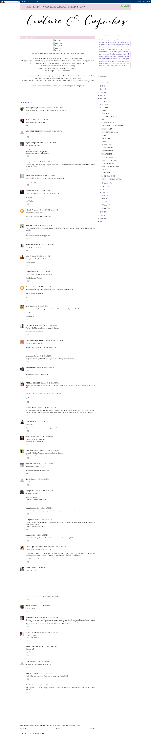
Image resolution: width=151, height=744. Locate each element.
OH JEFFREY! (106, 110)
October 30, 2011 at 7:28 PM (41, 271)
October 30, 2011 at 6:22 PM (46, 175)
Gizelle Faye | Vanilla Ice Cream (36, 547)
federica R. (29, 464)
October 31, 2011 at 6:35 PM (39, 535)
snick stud (43, 76)
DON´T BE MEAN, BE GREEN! (112, 126)
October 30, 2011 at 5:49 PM (55, 108)
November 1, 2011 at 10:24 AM (52, 633)
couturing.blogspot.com (33, 182)
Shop (82, 7)
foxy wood (42, 78)
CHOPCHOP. (105, 173)
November (105, 104)
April (104, 199)
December (105, 101)
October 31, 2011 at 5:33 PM (43, 508)
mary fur (67, 76)
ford (62, 76)
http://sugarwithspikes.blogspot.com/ (37, 151)
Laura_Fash (30, 508)
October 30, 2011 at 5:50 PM (39, 119)
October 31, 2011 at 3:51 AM (43, 437)
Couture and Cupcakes (54, 7)
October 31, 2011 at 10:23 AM (43, 464)
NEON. (103, 135)
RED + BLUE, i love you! (109, 132)
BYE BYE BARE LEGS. (109, 157)
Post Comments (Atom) (36, 733)
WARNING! (105, 141)
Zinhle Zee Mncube (32, 617)
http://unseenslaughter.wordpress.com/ (37, 153)
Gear (27, 661)
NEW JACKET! (106, 154)
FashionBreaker (30, 262)
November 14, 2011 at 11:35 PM (42, 685)
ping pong (50, 76)
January (104, 208)
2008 (102, 218)
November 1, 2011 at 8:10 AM (48, 617)
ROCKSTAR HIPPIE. (108, 176)
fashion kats (30, 437)
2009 (102, 215)
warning (29, 76)
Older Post (92, 729)
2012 (102, 95)
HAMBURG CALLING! (109, 160)
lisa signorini (30, 491)
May (103, 195)
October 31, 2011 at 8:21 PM (40, 568)
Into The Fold (30, 201)
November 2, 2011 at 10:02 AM (42, 673)
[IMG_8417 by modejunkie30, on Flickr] (58, 40)
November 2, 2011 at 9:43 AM (39, 661)
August (104, 186)
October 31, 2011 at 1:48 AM (39, 421)
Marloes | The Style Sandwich (35, 108)
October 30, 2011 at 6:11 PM (47, 143)
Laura (28, 535)
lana (67, 78)
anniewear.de (30, 316)
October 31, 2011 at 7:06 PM (57, 547)
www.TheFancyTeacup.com (34, 332)
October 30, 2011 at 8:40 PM (39, 306)
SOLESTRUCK (58, 68)
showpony (57, 76)
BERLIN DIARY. (107, 129)
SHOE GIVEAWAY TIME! (110, 166)
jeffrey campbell (42, 53)
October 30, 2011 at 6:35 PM (43, 225)
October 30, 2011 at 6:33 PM (49, 210)
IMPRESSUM (102, 76)
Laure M (28, 673)
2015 (102, 86)
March (104, 202)
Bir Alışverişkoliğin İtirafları (35, 340)
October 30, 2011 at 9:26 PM (43, 356)
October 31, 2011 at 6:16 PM (43, 520)
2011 (102, 98)
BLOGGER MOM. (107, 148)
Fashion (37, 7)
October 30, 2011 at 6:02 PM (53, 131)
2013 (102, 92)
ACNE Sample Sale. (107, 163)
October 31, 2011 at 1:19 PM (40, 479)
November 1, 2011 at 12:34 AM (41, 606)
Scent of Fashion (36, 278)
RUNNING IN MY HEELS (34, 131)
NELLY (67, 71)
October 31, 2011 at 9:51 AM (49, 450)
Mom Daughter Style (33, 450)
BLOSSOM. (105, 113)
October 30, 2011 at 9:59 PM (50, 383)
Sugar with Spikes (32, 143)
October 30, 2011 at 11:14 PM (46, 408)
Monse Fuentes (30, 367)
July (103, 189)
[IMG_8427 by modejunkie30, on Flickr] (58, 48)
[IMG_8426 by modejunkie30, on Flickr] (58, 43)
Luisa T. (28, 256)
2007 (102, 221)
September (105, 183)
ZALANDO (58, 71)
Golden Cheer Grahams (33, 633)
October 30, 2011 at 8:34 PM (42, 287)
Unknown (29, 287)
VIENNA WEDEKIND (33, 383)
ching (27, 119)
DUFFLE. (104, 119)
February (105, 205)
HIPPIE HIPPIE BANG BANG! (111, 179)
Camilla (28, 191)
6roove (28, 606)
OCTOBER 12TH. (107, 151)
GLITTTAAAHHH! (107, 123)
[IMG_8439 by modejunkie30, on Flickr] (58, 46)
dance (58, 78)
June (103, 192)
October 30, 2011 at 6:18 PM (43, 162)
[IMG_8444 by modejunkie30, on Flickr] (58, 51)
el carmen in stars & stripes (86, 76)
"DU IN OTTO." (106, 138)
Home (28, 7)
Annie (28, 306)
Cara (27, 421)
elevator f (36, 76)
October (104, 107)
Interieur (73, 7)
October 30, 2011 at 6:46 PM (45, 244)
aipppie (28, 479)
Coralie (28, 568)
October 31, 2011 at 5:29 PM (44, 491)
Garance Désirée (31, 408)
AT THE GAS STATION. (109, 116)
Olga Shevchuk (31, 244)
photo (36, 78)
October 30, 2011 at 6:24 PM (41, 191)
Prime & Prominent (32, 210)
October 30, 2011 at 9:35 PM (45, 367)
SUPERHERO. (106, 145)
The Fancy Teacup (32, 325)
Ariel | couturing (31, 175)
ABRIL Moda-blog (32, 646)
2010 (102, 212)
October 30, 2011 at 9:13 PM (54, 340)
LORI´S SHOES (71, 68)
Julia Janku (29, 225)
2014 (102, 89)
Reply (27, 113)
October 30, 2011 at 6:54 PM (41, 256)
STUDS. (104, 170)
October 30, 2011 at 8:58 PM (47, 325)
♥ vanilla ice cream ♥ (32, 559)
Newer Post (23, 729)
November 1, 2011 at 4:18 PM (48, 646)
